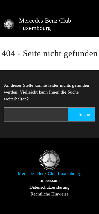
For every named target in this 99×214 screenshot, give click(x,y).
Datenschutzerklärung (49, 187)
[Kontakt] (78, 8)
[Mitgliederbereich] (93, 8)
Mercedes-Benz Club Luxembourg (45, 24)
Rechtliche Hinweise (49, 194)
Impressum (49, 180)
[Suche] (63, 8)
